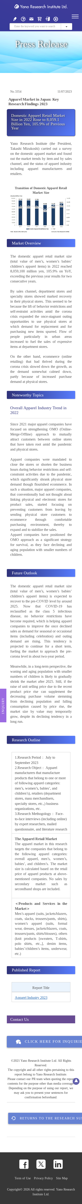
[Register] (15, 18)
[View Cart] (39, 18)
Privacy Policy (43, 1178)
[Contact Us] (31, 18)
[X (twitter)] (41, 1164)
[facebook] (23, 1164)
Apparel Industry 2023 (31, 998)
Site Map (62, 1178)
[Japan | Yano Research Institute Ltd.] (56, 18)
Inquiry (3, 705)
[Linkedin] (58, 1164)
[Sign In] (47, 18)
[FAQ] (23, 18)
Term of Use (23, 1178)
